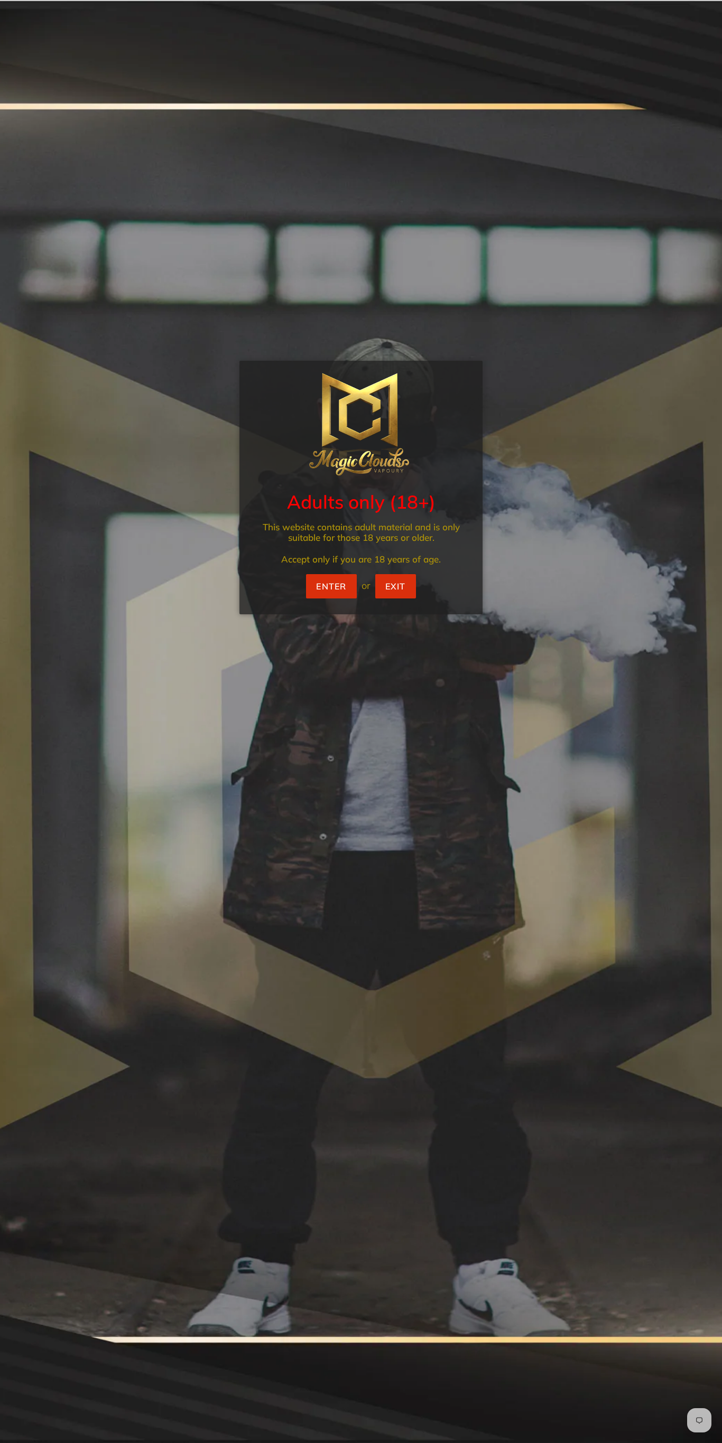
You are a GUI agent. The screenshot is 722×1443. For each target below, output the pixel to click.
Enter (331, 586)
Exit (395, 586)
